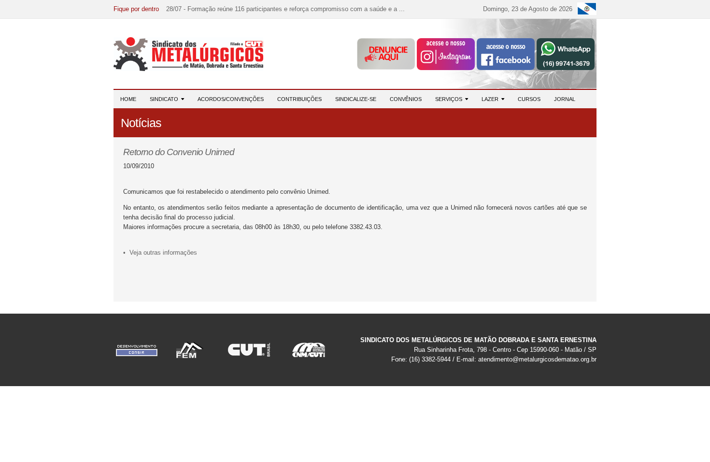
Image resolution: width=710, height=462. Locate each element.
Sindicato (165, 99)
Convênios (406, 99)
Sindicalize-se (355, 99)
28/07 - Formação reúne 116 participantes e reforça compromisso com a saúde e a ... (285, 9)
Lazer (491, 99)
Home (128, 99)
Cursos (529, 99)
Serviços (450, 99)
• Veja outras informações (160, 252)
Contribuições (299, 99)
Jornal (564, 99)
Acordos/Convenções (231, 99)
